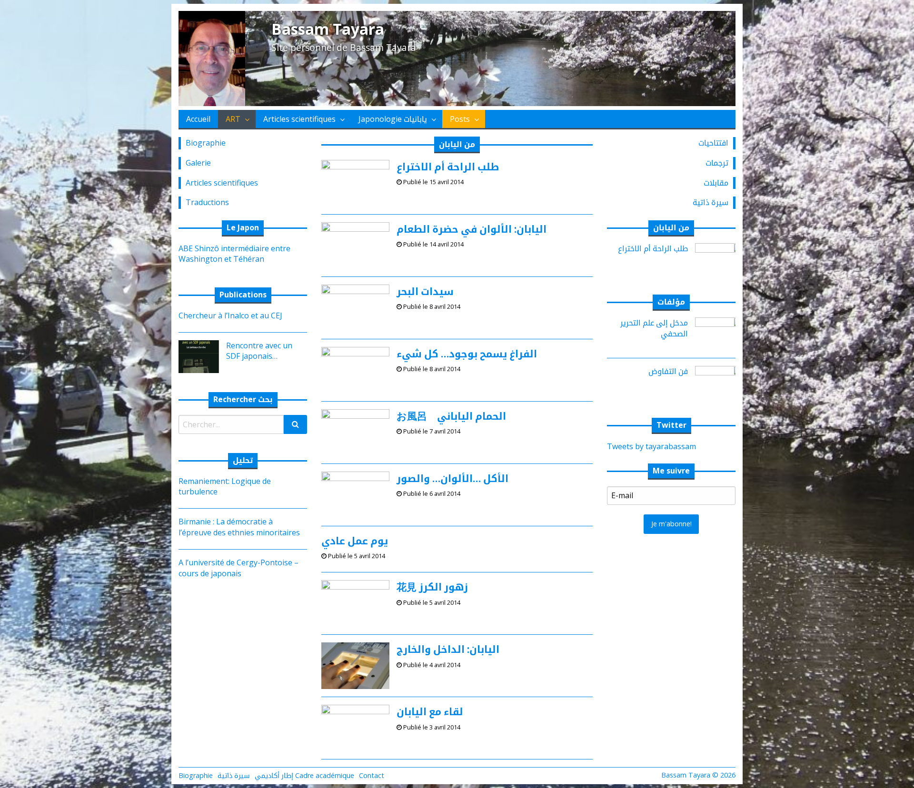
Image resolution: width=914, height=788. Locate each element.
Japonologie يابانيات (392, 119)
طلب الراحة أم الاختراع (448, 166)
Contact (371, 775)
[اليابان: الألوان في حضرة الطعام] (355, 245)
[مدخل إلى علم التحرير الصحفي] (719, 333)
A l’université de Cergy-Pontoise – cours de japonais (238, 567)
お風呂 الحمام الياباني (451, 416)
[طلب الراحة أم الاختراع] (355, 182)
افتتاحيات (713, 143)
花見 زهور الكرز (432, 586)
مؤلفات (671, 301)
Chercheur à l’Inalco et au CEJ (230, 315)
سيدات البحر (425, 291)
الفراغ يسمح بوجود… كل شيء (467, 353)
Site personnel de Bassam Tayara (343, 47)
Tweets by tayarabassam (651, 446)
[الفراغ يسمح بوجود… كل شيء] (355, 369)
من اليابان (671, 227)
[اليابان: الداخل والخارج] (355, 665)
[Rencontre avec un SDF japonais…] (195, 356)
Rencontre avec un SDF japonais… (259, 350)
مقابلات (716, 182)
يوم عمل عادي (354, 540)
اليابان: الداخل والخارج (448, 649)
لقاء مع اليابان (430, 711)
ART (233, 119)
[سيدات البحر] (355, 307)
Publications (243, 294)
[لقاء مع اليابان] (355, 727)
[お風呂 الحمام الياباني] (355, 432)
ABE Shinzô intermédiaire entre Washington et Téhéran (234, 253)
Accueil (198, 119)
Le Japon (243, 227)
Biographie (206, 143)
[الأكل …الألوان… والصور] (355, 494)
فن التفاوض (668, 371)
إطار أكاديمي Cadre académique (304, 775)
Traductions (207, 202)
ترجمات (716, 163)
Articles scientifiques (299, 119)
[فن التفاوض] (719, 381)
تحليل (243, 460)
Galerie (198, 163)
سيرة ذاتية (710, 202)
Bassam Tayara (327, 29)
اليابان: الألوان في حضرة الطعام (471, 229)
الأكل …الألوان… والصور (452, 478)
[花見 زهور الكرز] (355, 603)
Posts (460, 119)
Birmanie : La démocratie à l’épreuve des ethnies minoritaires (239, 526)
